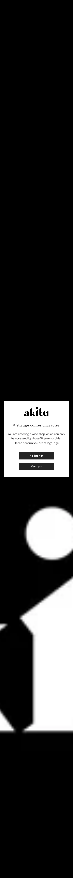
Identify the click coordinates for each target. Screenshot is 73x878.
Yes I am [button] (36, 466)
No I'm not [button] (36, 456)
